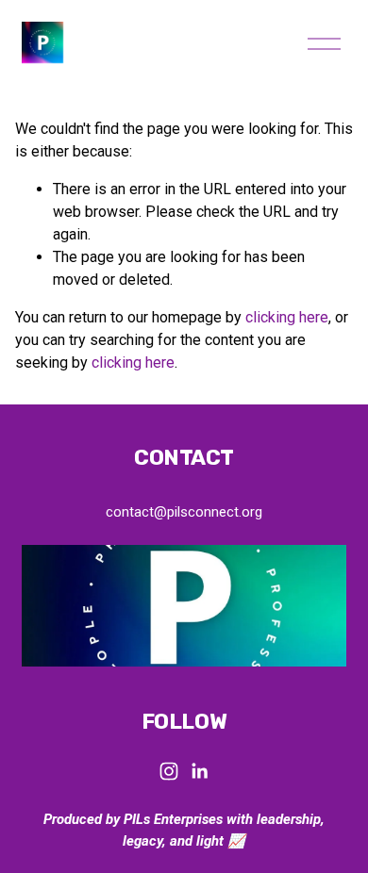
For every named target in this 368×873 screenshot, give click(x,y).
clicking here (286, 317)
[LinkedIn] (199, 771)
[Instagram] (168, 771)
